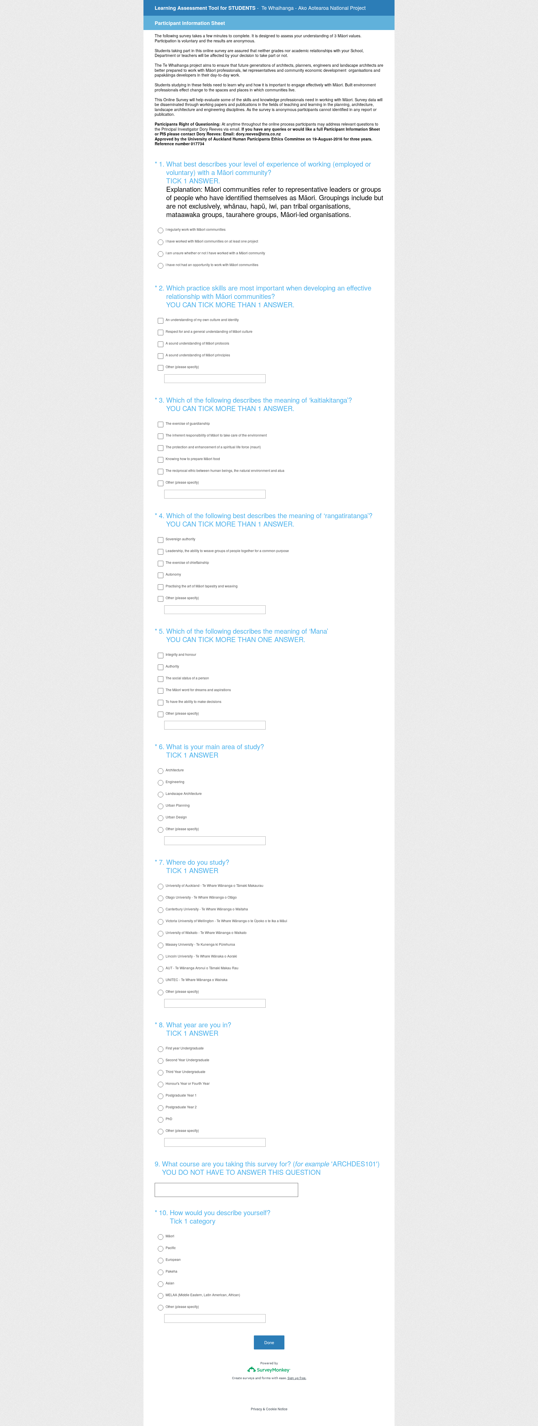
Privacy (256, 1408)
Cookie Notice (276, 1408)
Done (269, 1342)
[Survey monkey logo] (269, 1369)
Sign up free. (296, 1378)
